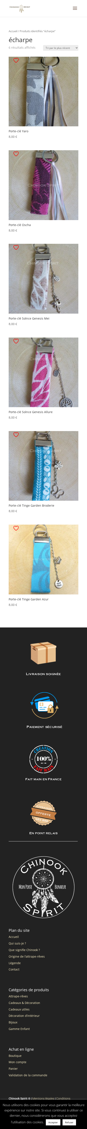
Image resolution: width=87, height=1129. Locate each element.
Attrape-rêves (18, 996)
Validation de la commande (28, 1075)
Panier (13, 1069)
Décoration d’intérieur (24, 1016)
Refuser (69, 1122)
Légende (15, 963)
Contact (14, 969)
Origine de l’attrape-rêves (27, 956)
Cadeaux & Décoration (24, 1003)
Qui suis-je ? (17, 943)
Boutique (15, 1056)
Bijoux (13, 1022)
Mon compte (17, 1062)
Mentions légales (43, 1098)
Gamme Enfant (19, 1029)
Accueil (13, 31)
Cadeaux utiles (19, 1009)
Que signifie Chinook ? (24, 950)
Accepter (53, 1122)
